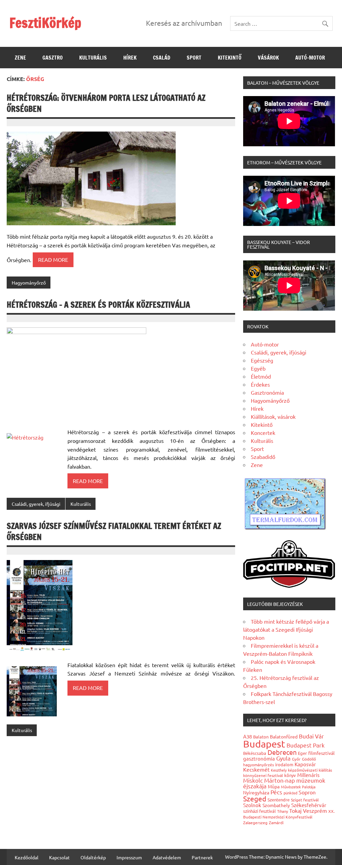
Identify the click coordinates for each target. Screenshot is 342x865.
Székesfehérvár (308, 805)
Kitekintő (229, 57)
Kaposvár (305, 764)
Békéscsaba (254, 753)
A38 (247, 736)
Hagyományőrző (29, 283)
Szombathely (276, 805)
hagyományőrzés (258, 764)
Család (161, 57)
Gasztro (52, 57)
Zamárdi (276, 822)
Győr (296, 759)
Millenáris (308, 775)
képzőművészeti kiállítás (310, 770)
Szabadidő (263, 456)
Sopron (307, 792)
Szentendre (279, 799)
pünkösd (290, 792)
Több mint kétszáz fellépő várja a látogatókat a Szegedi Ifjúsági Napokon (286, 629)
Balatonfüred (284, 736)
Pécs (276, 791)
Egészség (262, 360)
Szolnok (252, 805)
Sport (194, 57)
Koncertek (263, 432)
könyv (290, 775)
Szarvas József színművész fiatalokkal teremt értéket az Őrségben (114, 531)
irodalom (284, 764)
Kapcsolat (59, 857)
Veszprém (315, 810)
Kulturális (93, 57)
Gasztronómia (267, 392)
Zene (20, 57)
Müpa (274, 786)
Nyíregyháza (256, 792)
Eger (302, 753)
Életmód (261, 376)
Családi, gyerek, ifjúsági (36, 504)
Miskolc (253, 780)
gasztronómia (259, 758)
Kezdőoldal (26, 857)
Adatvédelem (167, 857)
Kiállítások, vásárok (273, 416)
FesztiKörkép (45, 22)
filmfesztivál (321, 753)
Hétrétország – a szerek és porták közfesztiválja (98, 304)
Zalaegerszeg (255, 822)
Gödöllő (309, 759)
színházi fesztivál (259, 811)
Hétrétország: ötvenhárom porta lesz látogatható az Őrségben (106, 103)
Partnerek (202, 857)
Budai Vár (311, 735)
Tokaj (295, 810)
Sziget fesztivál (305, 799)
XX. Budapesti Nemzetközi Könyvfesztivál (289, 813)
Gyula (283, 758)
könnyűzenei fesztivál (263, 775)
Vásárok (268, 57)
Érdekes (260, 384)
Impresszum (129, 857)
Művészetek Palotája (298, 786)
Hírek (130, 57)
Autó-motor (310, 57)
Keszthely (279, 770)
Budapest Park (306, 745)
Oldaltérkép (93, 857)
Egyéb (258, 368)
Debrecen (282, 752)
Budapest (264, 744)
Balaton (261, 736)
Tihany (282, 811)
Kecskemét (256, 769)
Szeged (254, 798)
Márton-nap (279, 780)
